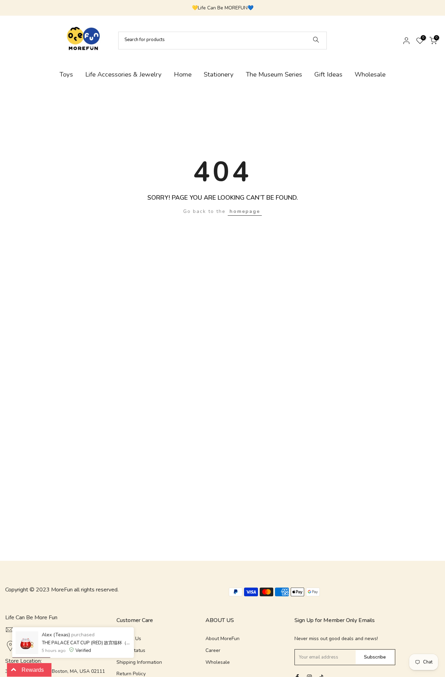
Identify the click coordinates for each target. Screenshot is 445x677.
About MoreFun (222, 638)
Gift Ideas (328, 74)
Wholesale (370, 74)
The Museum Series (274, 74)
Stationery (219, 74)
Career (212, 650)
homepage (244, 211)
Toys (66, 74)
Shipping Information (139, 662)
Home (183, 74)
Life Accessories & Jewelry (123, 74)
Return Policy (131, 673)
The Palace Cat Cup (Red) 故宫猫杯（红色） (86, 643)
